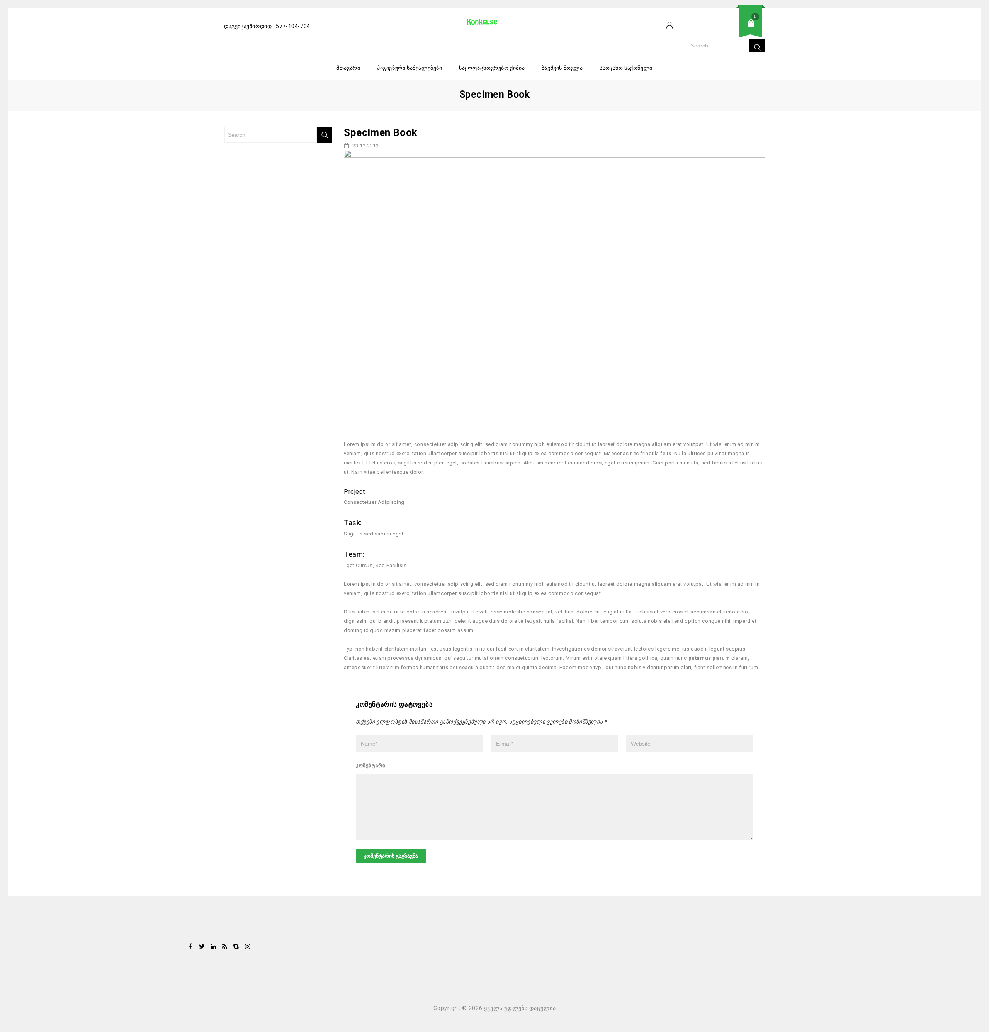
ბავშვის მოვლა (562, 68)
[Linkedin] (213, 947)
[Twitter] (202, 947)
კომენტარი (370, 765)
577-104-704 (293, 26)
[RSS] (225, 947)
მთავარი (348, 68)
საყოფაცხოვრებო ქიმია (492, 68)
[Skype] (236, 947)
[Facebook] (190, 947)
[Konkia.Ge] (486, 24)
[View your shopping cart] (726, 29)
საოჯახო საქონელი (626, 68)
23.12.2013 (365, 146)
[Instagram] (248, 947)
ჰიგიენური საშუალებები (409, 68)
